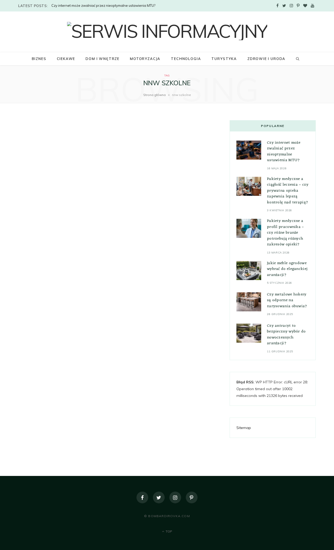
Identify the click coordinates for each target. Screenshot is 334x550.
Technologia (186, 59)
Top (168, 531)
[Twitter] (159, 497)
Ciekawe (66, 59)
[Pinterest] (192, 497)
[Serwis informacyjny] (167, 31)
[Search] (296, 58)
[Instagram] (175, 497)
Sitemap (243, 427)
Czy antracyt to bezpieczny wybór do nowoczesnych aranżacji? (286, 334)
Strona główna (154, 95)
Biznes (39, 59)
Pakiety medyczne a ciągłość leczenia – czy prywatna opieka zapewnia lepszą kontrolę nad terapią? (287, 191)
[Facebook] (142, 497)
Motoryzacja (145, 59)
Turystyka (224, 59)
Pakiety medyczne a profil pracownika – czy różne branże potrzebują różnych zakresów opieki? (285, 232)
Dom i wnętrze (103, 59)
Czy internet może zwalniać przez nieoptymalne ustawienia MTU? (103, 5)
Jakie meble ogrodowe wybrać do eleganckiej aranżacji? (287, 269)
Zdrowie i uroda (266, 59)
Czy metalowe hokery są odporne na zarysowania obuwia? (287, 300)
